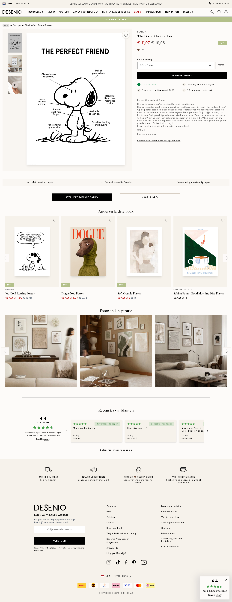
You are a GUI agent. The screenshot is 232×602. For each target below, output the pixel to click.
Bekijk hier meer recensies (116, 449)
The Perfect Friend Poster (38, 25)
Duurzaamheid (114, 528)
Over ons (111, 506)
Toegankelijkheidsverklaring (121, 533)
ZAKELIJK (188, 12)
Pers (109, 511)
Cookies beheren (170, 546)
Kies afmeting (144, 59)
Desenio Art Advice (171, 506)
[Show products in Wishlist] (219, 12)
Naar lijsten (150, 197)
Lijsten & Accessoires (116, 12)
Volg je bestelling (170, 517)
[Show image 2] (15, 64)
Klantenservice (169, 511)
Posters (64, 12)
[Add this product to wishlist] (126, 35)
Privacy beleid (46, 548)
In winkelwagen (182, 75)
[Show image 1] (15, 43)
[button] (221, 65)
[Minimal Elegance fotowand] (191, 351)
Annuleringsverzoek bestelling (171, 540)
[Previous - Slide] (5, 258)
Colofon (111, 517)
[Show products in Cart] (226, 12)
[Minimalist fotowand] (116, 351)
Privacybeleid (168, 533)
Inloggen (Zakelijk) (116, 553)
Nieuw (51, 12)
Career (110, 522)
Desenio (125, 593)
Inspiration (172, 12)
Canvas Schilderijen (85, 12)
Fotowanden (153, 12)
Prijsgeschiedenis (146, 134)
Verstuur (59, 540)
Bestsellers (36, 12)
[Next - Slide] (227, 258)
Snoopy (17, 25)
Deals (137, 12)
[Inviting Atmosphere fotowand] (41, 351)
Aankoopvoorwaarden (173, 522)
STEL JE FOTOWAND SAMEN (81, 197)
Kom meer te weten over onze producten (158, 140)
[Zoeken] (212, 12)
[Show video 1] (15, 85)
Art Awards (112, 548)
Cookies (165, 528)
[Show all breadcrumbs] (6, 25)
